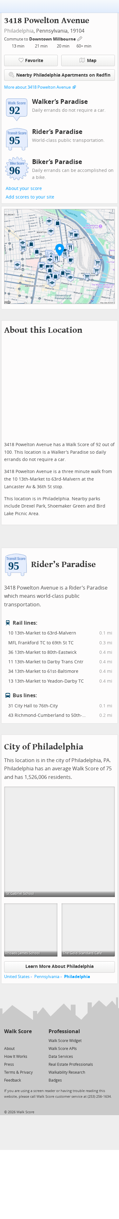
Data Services (61, 1056)
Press (9, 1064)
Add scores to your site (30, 197)
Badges (55, 1080)
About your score (24, 188)
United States (17, 976)
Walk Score (18, 1031)
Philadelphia (19, 31)
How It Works (15, 1056)
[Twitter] (7, 1040)
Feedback (12, 1080)
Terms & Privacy (18, 1072)
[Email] (27, 1040)
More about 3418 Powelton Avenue (37, 87)
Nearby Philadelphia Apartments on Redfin (63, 75)
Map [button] (91, 60)
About (9, 1048)
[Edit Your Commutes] (80, 38)
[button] (59, 249)
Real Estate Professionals (71, 1064)
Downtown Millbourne (53, 39)
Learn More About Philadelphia (59, 966)
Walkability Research (67, 1072)
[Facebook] (17, 1040)
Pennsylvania (46, 976)
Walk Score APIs (63, 1048)
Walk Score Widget (65, 1041)
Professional (64, 1031)
